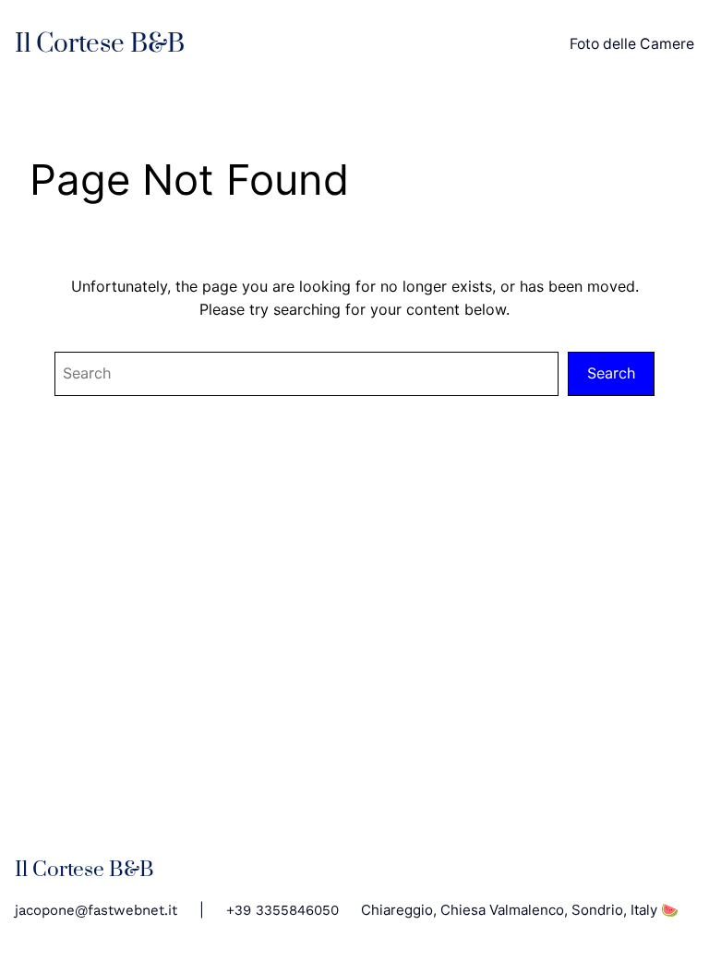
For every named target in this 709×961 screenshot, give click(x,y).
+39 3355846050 (282, 910)
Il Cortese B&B (100, 44)
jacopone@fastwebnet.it (96, 910)
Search (611, 373)
